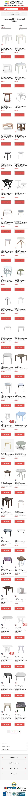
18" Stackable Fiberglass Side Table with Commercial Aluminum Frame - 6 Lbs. (7, 224)
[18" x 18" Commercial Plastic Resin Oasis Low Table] (21, 68)
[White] (21, 590)
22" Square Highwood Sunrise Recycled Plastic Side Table (7, 601)
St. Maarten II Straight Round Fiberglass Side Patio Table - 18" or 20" (6, 340)
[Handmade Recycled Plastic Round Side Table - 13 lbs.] (7, 271)
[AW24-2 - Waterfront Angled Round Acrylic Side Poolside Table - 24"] (21, 213)
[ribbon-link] (2, 44)
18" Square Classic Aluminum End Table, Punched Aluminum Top (20, 688)
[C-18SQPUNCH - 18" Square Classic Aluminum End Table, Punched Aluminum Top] (21, 677)
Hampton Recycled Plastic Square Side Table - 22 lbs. (21, 426)
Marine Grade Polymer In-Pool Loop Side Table (20, 600)
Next (19, 731)
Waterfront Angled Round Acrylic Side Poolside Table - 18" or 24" (21, 224)
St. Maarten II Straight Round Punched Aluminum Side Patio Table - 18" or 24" (7, 485)
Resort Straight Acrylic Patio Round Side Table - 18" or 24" (20, 311)
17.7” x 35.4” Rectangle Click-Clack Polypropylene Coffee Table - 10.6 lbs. (7, 136)
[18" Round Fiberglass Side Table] (7, 213)
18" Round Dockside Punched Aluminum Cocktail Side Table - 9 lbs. (21, 659)
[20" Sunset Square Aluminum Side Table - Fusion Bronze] (21, 358)
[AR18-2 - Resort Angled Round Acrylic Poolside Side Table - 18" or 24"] (7, 300)
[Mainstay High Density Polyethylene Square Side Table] (7, 648)
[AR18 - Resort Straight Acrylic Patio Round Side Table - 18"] (21, 300)
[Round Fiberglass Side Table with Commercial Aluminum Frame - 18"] (21, 242)
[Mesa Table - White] (21, 126)
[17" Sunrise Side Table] (7, 503)
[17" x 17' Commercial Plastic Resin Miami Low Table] (7, 39)
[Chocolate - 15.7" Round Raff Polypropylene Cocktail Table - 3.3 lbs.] (7, 97)
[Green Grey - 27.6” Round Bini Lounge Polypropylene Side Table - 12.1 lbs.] (21, 445)
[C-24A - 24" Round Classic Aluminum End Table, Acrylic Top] (7, 532)
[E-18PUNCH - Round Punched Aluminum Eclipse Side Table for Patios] (7, 706)
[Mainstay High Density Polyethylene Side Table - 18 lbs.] (21, 619)
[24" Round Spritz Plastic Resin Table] (21, 184)
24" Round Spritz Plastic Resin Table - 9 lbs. (20, 194)
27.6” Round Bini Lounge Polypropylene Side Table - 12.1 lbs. (21, 456)
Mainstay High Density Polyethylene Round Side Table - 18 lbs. (20, 630)
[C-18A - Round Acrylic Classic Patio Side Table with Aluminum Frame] (7, 387)
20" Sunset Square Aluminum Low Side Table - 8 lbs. (21, 369)
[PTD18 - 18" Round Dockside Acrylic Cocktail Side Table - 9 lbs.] (21, 648)
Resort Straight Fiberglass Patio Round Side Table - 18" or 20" (7, 456)
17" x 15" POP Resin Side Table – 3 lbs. (20, 107)
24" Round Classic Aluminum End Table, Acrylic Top (6, 543)
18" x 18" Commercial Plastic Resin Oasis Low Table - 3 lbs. (20, 78)
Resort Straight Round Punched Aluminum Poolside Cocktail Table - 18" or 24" (20, 514)
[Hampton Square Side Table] (21, 416)
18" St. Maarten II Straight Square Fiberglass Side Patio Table (21, 340)
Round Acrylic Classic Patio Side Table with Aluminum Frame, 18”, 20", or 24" (7, 398)
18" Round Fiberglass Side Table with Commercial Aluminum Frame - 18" (21, 253)
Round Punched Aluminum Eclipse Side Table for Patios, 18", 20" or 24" (7, 717)
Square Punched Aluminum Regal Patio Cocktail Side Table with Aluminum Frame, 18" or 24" (21, 717)
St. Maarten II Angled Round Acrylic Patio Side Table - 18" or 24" (7, 165)
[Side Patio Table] (21, 561)
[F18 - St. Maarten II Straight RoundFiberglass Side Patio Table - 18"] (7, 329)
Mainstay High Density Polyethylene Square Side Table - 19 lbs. (7, 659)
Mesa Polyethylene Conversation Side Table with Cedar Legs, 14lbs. (20, 136)
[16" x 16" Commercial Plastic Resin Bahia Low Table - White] (21, 39)
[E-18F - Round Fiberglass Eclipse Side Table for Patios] (21, 387)
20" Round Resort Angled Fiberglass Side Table (20, 542)
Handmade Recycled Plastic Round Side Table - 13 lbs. (7, 282)
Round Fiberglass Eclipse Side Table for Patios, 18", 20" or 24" (21, 398)
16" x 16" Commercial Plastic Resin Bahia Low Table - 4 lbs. (20, 49)
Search (5, 9)
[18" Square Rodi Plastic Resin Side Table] (7, 68)
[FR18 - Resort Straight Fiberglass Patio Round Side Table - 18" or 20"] (7, 445)
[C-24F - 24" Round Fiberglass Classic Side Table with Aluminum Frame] (7, 619)
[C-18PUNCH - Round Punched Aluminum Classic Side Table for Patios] (7, 561)
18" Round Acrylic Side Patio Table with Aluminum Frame (21, 485)
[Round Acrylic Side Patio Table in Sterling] (21, 474)
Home (5, 12)
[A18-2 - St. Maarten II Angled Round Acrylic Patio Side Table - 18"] (7, 155)
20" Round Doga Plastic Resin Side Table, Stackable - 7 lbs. (20, 282)
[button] (23, 792)
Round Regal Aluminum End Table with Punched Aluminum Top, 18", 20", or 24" (7, 688)
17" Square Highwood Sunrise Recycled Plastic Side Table (7, 514)
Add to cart (6, 56)
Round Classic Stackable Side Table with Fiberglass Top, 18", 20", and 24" (7, 369)
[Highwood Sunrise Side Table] (7, 590)
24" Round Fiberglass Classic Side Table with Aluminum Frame (6, 630)
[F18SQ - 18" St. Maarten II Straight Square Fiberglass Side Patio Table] (21, 329)
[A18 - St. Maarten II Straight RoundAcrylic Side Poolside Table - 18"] (21, 155)
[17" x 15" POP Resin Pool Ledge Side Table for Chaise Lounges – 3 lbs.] (21, 97)
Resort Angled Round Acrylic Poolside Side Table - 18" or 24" (7, 311)
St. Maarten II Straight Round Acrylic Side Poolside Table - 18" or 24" (21, 165)
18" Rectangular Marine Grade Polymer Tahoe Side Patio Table (21, 572)
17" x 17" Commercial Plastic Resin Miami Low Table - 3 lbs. (7, 49)
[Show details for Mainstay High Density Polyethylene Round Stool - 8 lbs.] (7, 416)
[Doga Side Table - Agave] (21, 271)
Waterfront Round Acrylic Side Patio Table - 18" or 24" (7, 253)
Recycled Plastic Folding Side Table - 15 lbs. (7, 194)
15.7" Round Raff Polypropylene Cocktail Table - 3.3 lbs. (6, 107)
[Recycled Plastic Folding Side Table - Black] (7, 184)
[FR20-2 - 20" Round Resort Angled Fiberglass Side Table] (21, 532)
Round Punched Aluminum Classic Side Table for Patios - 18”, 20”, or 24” (7, 572)
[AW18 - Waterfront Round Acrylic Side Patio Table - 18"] (7, 242)
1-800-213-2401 (20, 5)
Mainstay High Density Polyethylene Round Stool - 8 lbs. (7, 427)
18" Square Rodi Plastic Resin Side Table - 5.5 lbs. (7, 78)
